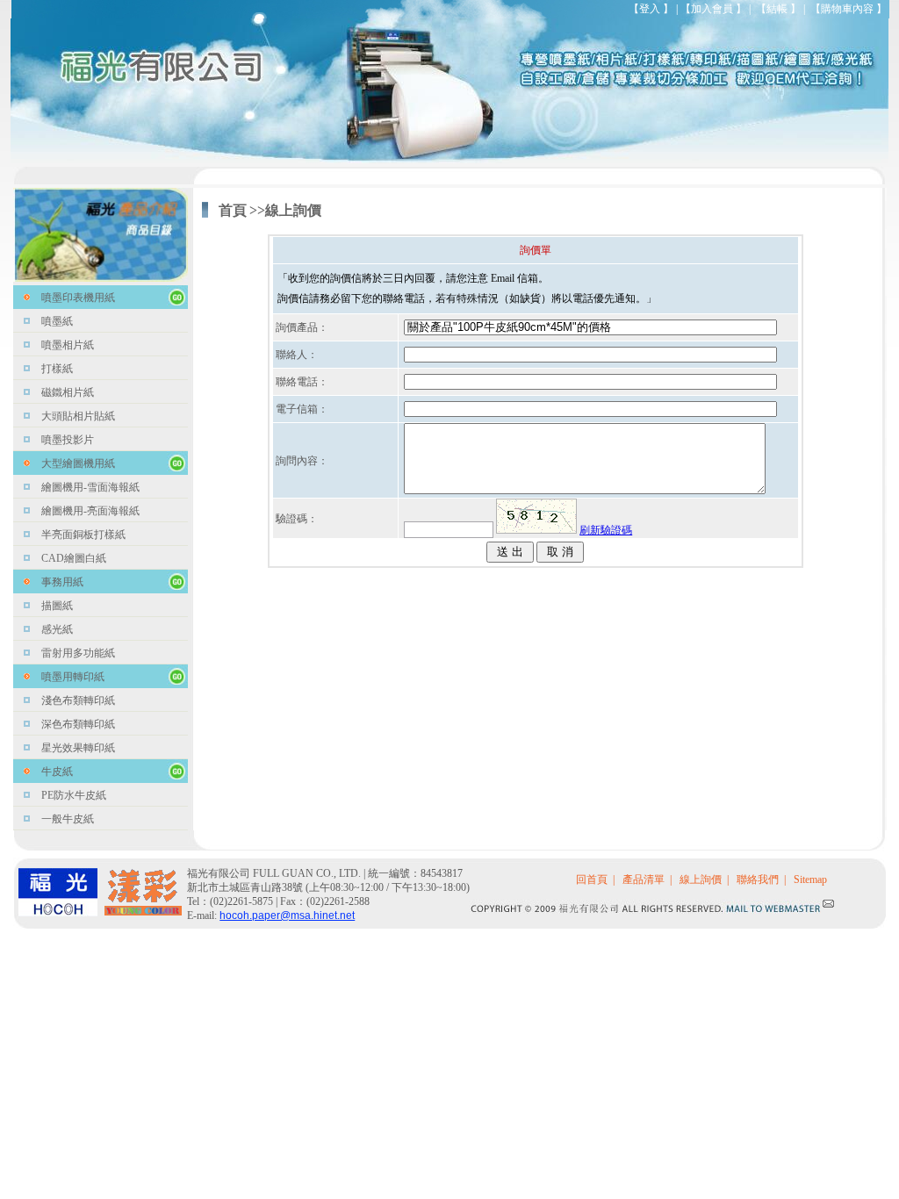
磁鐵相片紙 (67, 392)
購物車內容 (847, 9)
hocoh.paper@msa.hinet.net (287, 915)
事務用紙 (62, 582)
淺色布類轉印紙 (78, 700)
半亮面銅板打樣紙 (83, 534)
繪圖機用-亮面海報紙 (90, 511)
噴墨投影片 (67, 440)
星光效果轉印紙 (78, 748)
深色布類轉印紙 (78, 724)
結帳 (777, 9)
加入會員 (712, 9)
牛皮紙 (57, 771)
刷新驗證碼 (605, 530)
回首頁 (592, 879)
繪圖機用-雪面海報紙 (90, 487)
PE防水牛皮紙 (73, 795)
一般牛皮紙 (67, 819)
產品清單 (643, 879)
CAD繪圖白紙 (73, 558)
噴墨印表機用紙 (78, 297)
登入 (649, 9)
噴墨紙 (57, 321)
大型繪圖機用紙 (78, 463)
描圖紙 (57, 606)
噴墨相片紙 (67, 345)
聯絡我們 (758, 879)
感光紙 (57, 629)
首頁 (233, 210)
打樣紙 (57, 369)
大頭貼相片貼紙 (78, 416)
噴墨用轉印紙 (72, 677)
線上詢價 (701, 879)
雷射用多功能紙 (78, 653)
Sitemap (810, 879)
